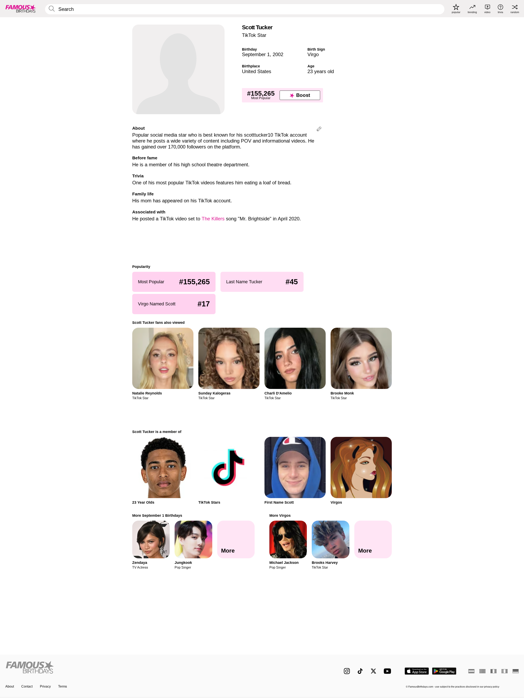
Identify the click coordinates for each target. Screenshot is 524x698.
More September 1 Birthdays (157, 515)
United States (256, 71)
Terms (62, 686)
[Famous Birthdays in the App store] (417, 671)
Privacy (45, 686)
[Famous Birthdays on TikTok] (360, 671)
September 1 (256, 54)
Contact (27, 686)
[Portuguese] (482, 671)
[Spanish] (471, 671)
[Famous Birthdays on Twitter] (373, 671)
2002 (278, 54)
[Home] (132, 668)
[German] (516, 671)
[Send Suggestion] (319, 129)
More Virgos (280, 515)
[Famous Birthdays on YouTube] (388, 671)
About (9, 686)
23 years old (320, 71)
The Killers (213, 218)
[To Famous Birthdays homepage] (20, 8)
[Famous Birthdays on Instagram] (347, 671)
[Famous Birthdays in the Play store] (444, 671)
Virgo (313, 54)
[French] (493, 671)
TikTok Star (254, 35)
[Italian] (504, 671)
